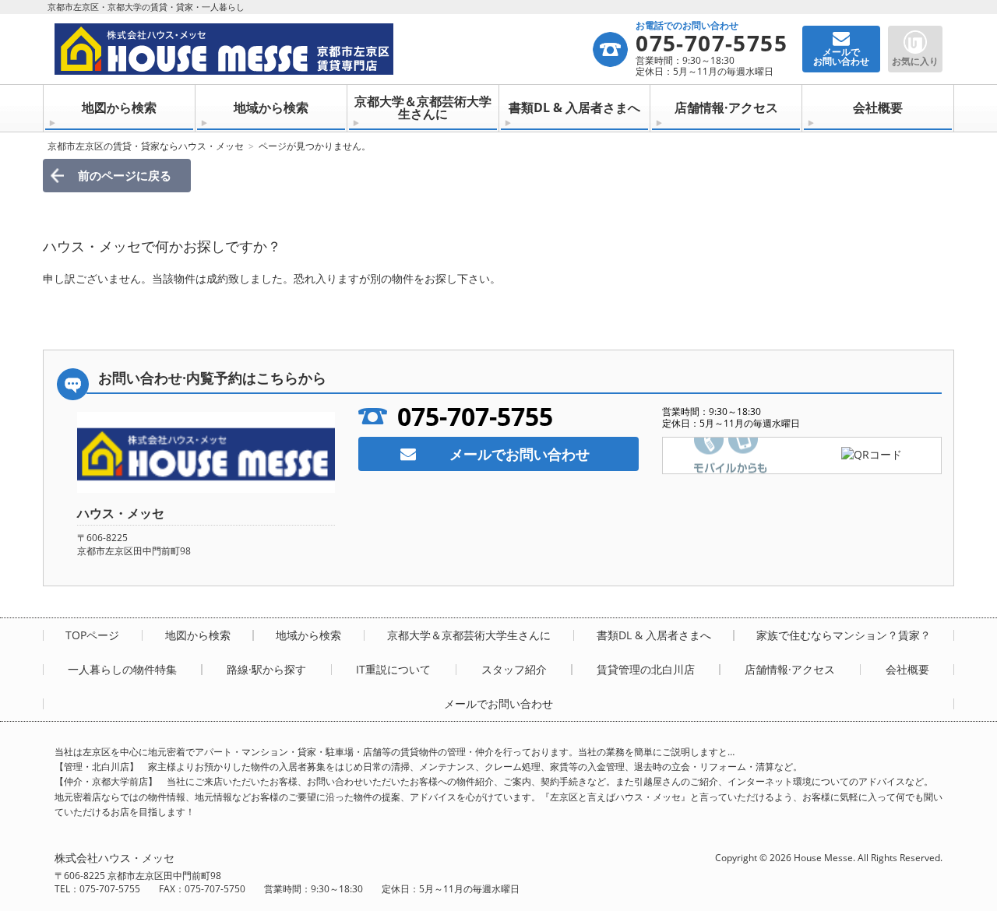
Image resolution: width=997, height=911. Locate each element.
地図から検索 (119, 107)
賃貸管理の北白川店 (646, 669)
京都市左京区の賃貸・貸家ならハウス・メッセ (146, 146)
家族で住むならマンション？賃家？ (843, 635)
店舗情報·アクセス (726, 107)
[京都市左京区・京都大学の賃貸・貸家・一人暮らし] (323, 49)
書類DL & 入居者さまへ (574, 107)
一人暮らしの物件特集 (122, 669)
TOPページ (92, 635)
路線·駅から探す (266, 669)
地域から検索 (271, 107)
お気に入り (915, 61)
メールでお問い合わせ (519, 454)
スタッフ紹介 (514, 669)
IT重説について (393, 669)
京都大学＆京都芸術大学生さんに (422, 107)
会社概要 (878, 107)
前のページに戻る (124, 175)
